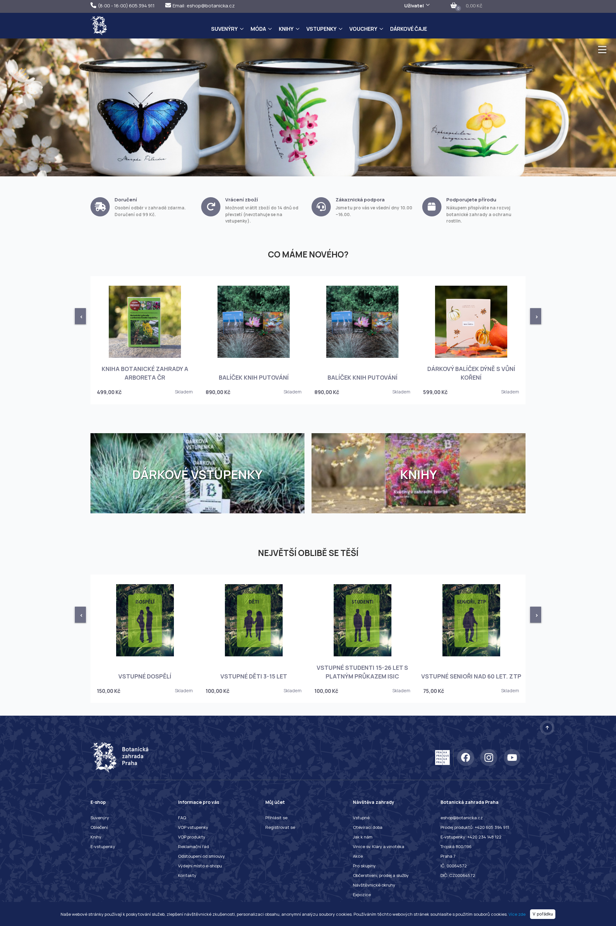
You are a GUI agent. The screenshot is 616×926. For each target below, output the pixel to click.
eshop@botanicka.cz (462, 818)
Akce (358, 856)
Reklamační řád (193, 846)
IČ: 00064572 (454, 866)
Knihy (286, 28)
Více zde (517, 914)
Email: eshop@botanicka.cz (204, 5)
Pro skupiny (364, 866)
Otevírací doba (367, 827)
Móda (258, 28)
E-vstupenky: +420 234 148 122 (471, 837)
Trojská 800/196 (456, 846)
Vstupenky (321, 28)
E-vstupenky (102, 846)
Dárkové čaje (408, 28)
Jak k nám (362, 837)
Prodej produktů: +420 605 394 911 (475, 827)
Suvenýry (224, 28)
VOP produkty (191, 837)
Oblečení (99, 827)
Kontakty (187, 875)
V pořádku (543, 913)
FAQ (182, 818)
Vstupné (361, 818)
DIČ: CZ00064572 (458, 875)
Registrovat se (280, 827)
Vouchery (363, 28)
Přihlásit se (276, 818)
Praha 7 (448, 856)
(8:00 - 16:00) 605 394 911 (126, 5)
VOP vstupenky (193, 827)
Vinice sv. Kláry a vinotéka (378, 846)
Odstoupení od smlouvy (201, 856)
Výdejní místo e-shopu (200, 866)
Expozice (362, 894)
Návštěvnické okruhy (374, 885)
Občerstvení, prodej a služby (381, 875)
